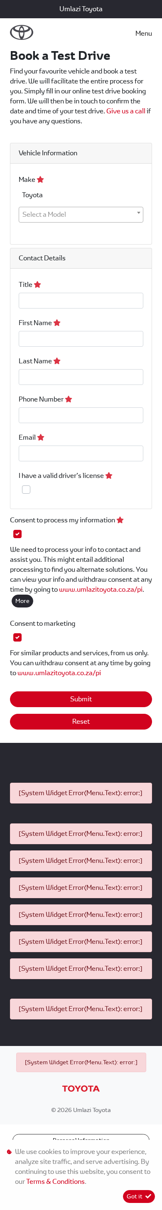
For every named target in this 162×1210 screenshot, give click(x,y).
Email (28, 437)
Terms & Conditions (55, 1181)
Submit (81, 699)
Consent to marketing (42, 623)
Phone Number (42, 399)
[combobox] (81, 215)
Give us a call (126, 111)
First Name (36, 322)
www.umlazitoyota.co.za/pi (100, 589)
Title (26, 284)
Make (28, 179)
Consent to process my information (63, 520)
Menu (143, 33)
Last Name (36, 361)
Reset (81, 721)
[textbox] (81, 214)
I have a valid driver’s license (62, 475)
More (22, 601)
